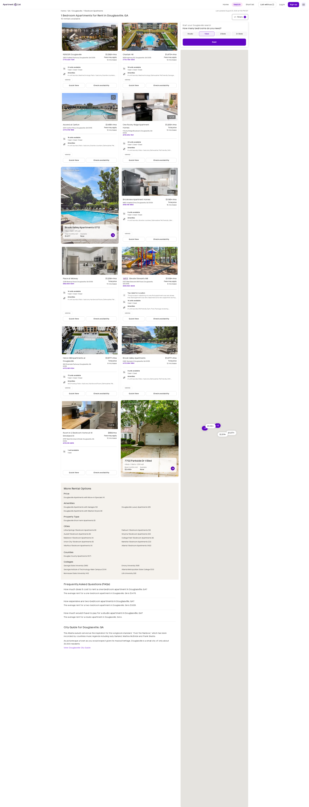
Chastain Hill (128, 54)
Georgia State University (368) (76, 566)
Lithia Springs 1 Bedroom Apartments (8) (80, 530)
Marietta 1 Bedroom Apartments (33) (136, 542)
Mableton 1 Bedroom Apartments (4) (79, 538)
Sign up (293, 4)
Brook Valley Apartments (134, 358)
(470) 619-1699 (68, 130)
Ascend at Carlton (71, 125)
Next (214, 42)
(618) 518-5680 (128, 204)
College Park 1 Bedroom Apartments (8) (138, 538)
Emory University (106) (130, 566)
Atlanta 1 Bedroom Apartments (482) (136, 546)
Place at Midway (70, 278)
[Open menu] (303, 4)
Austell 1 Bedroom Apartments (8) (77, 534)
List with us (268, 5)
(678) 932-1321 (128, 135)
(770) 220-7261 (68, 59)
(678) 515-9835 (68, 443)
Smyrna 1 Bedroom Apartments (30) (136, 534)
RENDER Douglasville (72, 54)
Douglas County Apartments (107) (77, 556)
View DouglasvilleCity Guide (77, 648)
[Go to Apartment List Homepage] (12, 4)
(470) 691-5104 (68, 368)
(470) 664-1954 (128, 363)
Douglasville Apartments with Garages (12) (81, 507)
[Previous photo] (64, 37)
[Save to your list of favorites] (113, 27)
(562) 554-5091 (68, 283)
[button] (223, 434)
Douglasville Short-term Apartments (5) (79, 520)
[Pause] (115, 170)
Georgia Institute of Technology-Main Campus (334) (85, 569)
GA (69, 11)
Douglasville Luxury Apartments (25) (136, 507)
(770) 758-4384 (129, 59)
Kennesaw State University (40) (76, 573)
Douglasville (77, 11)
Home (63, 11)
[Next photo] (116, 37)
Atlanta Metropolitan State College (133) (138, 569)
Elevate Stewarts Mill (138, 278)
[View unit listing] (113, 235)
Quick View (74, 85)
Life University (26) (129, 573)
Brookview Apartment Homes (136, 199)
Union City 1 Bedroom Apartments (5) (79, 542)
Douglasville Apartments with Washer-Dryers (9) (83, 511)
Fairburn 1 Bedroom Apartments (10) (136, 530)
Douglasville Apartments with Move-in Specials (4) (84, 497)
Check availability (101, 85)
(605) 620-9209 (129, 286)
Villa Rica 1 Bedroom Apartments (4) (78, 546)
